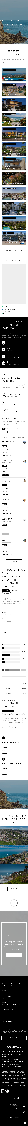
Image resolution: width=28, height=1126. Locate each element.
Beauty (12, 432)
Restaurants (11, 429)
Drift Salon (5, 480)
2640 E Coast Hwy (6, 542)
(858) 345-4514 (17, 1068)
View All (14, 888)
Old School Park (7, 441)
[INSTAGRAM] (14, 1098)
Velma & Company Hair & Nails (9, 539)
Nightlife (19, 432)
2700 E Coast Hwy (6, 521)
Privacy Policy (6, 1032)
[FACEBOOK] (10, 1098)
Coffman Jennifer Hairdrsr (7, 519)
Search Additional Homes (14, 250)
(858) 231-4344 (4, 998)
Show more (14, 561)
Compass (17, 1072)
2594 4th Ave (5, 443)
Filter (8, 63)
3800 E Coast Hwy (6, 462)
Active (5, 432)
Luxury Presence (17, 1108)
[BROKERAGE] (18, 1098)
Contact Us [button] (14, 955)
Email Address (6, 1021)
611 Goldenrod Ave (7, 481)
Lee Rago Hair (6, 499)
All (4, 429)
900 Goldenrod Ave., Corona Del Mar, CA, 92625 (12, 743)
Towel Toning (6, 460)
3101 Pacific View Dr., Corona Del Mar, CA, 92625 (12, 765)
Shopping (20, 429)
